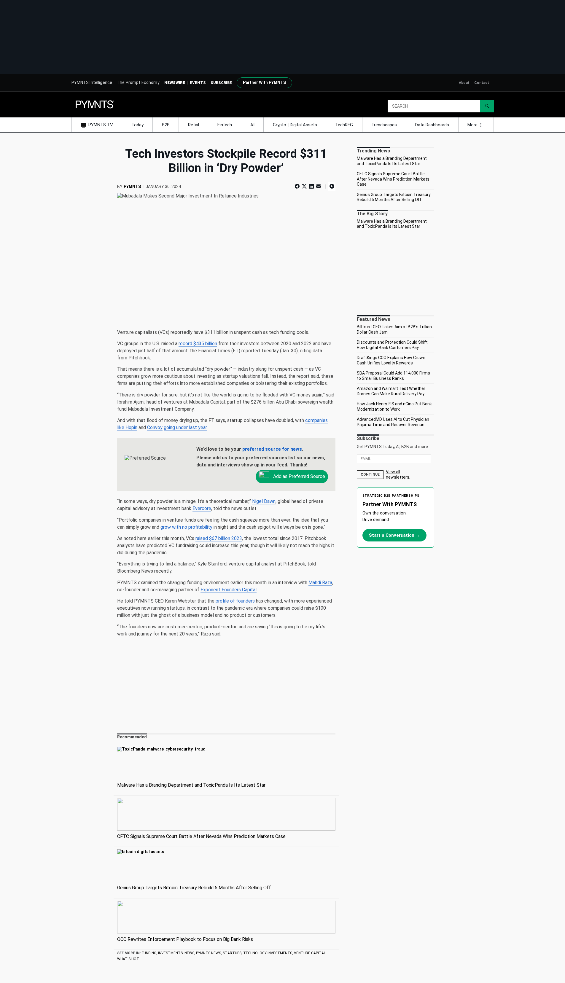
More (473, 125)
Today (137, 125)
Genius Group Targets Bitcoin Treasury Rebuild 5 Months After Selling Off (394, 197)
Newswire (174, 82)
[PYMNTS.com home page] (95, 104)
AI (252, 125)
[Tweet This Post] (304, 186)
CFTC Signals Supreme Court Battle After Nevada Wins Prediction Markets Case (393, 179)
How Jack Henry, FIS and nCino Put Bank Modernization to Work (394, 407)
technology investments (267, 953)
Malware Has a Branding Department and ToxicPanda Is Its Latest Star (392, 161)
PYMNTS (132, 186)
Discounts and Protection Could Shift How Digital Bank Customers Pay (392, 345)
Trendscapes (384, 125)
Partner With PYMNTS (264, 82)
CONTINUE (370, 474)
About (464, 83)
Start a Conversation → (394, 535)
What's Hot (128, 959)
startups (232, 953)
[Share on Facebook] (298, 186)
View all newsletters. (398, 474)
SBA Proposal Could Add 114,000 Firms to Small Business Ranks (393, 376)
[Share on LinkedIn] (311, 186)
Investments (170, 953)
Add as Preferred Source (298, 476)
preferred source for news (272, 449)
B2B (166, 125)
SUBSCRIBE (221, 82)
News (189, 953)
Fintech (224, 125)
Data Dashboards (432, 125)
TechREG (344, 125)
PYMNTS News (208, 953)
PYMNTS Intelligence (91, 82)
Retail (193, 125)
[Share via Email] (318, 186)
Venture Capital (310, 953)
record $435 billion (198, 343)
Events (198, 82)
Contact (481, 83)
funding (149, 953)
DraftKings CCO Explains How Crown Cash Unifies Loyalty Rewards (391, 360)
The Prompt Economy (138, 82)
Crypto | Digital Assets (295, 125)
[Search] (487, 106)
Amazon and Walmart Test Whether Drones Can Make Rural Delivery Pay (391, 391)
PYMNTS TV (100, 125)
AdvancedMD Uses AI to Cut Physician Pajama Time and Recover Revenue (393, 422)
